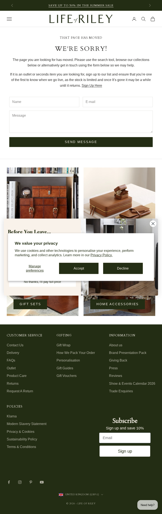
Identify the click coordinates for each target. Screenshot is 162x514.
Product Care (17, 376)
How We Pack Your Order (76, 353)
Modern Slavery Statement (26, 424)
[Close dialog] (153, 223)
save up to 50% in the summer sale (81, 5)
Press (113, 368)
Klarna (12, 416)
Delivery (13, 353)
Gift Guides (65, 368)
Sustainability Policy (22, 439)
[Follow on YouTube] (42, 482)
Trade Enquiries (121, 391)
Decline (123, 268)
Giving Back (118, 360)
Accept (79, 268)
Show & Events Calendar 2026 (132, 383)
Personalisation (68, 360)
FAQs (11, 360)
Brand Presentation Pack (127, 353)
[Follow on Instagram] (20, 482)
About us (115, 345)
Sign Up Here (92, 85)
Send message (81, 142)
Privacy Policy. (101, 255)
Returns (13, 383)
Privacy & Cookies (20, 431)
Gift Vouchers (67, 376)
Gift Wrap (63, 345)
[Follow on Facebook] (9, 482)
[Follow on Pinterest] (31, 482)
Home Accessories (117, 304)
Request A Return (20, 391)
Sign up (125, 451)
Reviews (115, 376)
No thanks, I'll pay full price (42, 281)
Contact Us (15, 345)
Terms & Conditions (21, 447)
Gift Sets (30, 304)
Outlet (11, 368)
